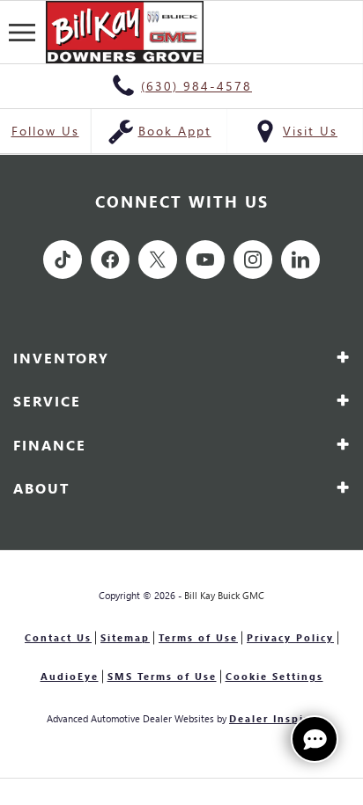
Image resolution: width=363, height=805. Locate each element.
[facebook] (110, 259)
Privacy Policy (290, 637)
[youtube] (205, 259)
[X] (157, 259)
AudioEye (70, 676)
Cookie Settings (274, 676)
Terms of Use (198, 637)
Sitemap (125, 637)
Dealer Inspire (272, 718)
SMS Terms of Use (162, 676)
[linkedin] (300, 259)
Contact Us (58, 637)
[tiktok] (62, 259)
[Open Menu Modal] (23, 32)
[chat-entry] (314, 739)
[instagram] (252, 259)
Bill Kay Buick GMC (224, 595)
